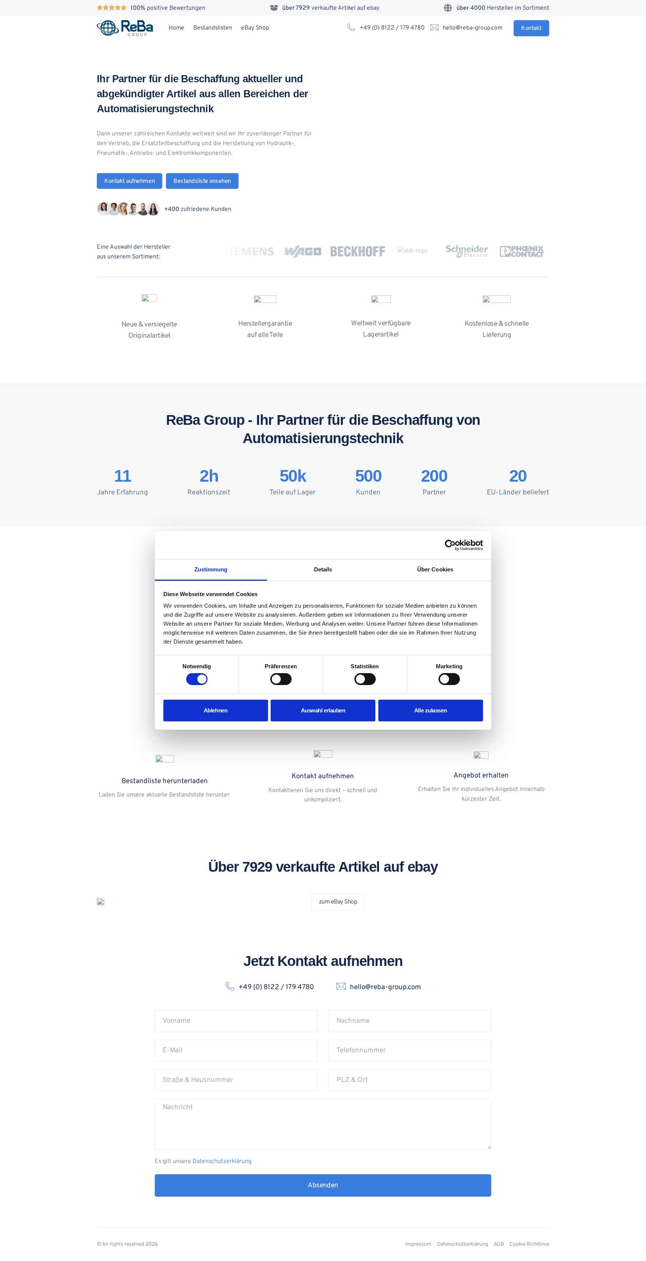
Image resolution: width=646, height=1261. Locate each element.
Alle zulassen (430, 710)
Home (176, 28)
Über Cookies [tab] (435, 569)
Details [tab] (323, 569)
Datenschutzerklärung (222, 1161)
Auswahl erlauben (323, 710)
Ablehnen (215, 710)
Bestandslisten (212, 28)
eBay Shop (255, 28)
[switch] (281, 679)
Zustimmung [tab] (211, 569)
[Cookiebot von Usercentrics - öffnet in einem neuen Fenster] (450, 544)
